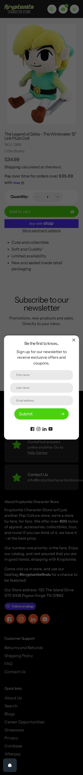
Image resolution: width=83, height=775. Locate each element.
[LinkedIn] (45, 428)
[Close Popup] (73, 339)
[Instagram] (38, 428)
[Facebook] (32, 428)
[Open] (10, 765)
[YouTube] (51, 428)
